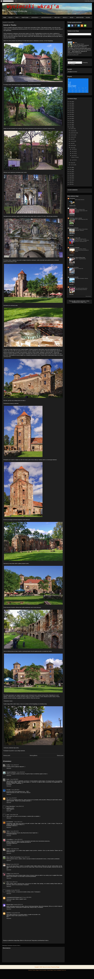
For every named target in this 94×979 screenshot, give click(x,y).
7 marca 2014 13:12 (18, 821)
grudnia (72, 128)
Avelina (8, 848)
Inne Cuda (57, 17)
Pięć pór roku (72, 287)
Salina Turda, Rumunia (79, 199)
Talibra (8, 831)
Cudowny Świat (72, 208)
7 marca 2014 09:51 (15, 789)
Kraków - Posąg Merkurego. (80, 258)
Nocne (72, 17)
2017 (70, 120)
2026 (70, 101)
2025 (70, 103)
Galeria (88, 17)
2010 (70, 173)
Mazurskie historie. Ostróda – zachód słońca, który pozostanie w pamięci (82, 250)
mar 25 (73, 151)
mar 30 (73, 149)
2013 (70, 167)
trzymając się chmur (74, 267)
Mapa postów (79, 17)
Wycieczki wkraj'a (31, 7)
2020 (70, 114)
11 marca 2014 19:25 (15, 890)
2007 (70, 180)
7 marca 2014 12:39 (13, 814)
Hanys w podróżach (73, 228)
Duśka (7, 779)
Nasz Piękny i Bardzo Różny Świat (77, 257)
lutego (71, 162)
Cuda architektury (46, 17)
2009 (70, 175)
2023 (70, 108)
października (73, 132)
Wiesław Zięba (9, 904)
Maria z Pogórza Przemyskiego (13, 857)
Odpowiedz (8, 768)
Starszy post (60, 755)
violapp (8, 873)
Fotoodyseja (72, 198)
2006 (70, 182)
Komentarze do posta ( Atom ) (13, 945)
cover (7, 814)
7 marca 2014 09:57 (12, 798)
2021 (70, 112)
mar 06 (73, 155)
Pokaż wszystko (88, 296)
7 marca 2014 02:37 (14, 764)
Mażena (8, 864)
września (72, 135)
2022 (70, 110)
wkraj (76, 42)
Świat (17, 17)
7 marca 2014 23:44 (14, 848)
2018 (70, 118)
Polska (10, 17)
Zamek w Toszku (9, 25)
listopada (72, 130)
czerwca (72, 141)
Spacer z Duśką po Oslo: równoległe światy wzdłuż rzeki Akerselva (81, 210)
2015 (70, 124)
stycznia (72, 164)
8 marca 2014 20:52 (14, 864)
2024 (70, 105)
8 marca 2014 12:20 (25, 857)
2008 (70, 177)
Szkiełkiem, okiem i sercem (75, 218)
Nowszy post (6, 755)
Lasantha (44, 970)
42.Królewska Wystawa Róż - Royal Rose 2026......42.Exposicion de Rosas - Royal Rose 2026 (82, 240)
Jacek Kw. (8, 912)
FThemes (34, 970)
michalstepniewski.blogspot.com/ (14, 897)
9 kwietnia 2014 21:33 (18, 904)
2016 (70, 122)
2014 (70, 127)
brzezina (8, 890)
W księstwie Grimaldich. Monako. (81, 278)
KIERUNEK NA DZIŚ (73, 277)
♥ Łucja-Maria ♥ (10, 839)
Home (4, 17)
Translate (73, 64)
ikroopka (8, 789)
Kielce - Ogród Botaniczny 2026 (81, 219)
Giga (7, 881)
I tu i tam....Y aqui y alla (74, 237)
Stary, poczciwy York (79, 268)
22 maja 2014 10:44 (15, 912)
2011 (70, 171)
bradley (8, 764)
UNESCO (65, 17)
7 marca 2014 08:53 (14, 779)
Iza (7, 798)
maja (71, 143)
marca (71, 147)
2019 (70, 116)
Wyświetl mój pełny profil (73, 54)
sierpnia (72, 137)
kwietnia (72, 145)
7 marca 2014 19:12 (18, 839)
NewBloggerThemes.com (61, 970)
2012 (70, 169)
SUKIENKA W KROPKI (74, 247)
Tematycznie (25, 17)
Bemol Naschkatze (10, 806)
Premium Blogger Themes (51, 970)
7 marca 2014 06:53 (20, 772)
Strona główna (33, 755)
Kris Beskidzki (9, 821)
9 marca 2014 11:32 (13, 881)
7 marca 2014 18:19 (14, 831)
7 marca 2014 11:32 (19, 806)
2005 (70, 184)
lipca (71, 139)
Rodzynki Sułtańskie (11, 772)
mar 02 (73, 160)
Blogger (85, 302)
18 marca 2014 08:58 (26, 897)
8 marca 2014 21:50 (14, 873)
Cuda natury (35, 17)
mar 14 (73, 153)
